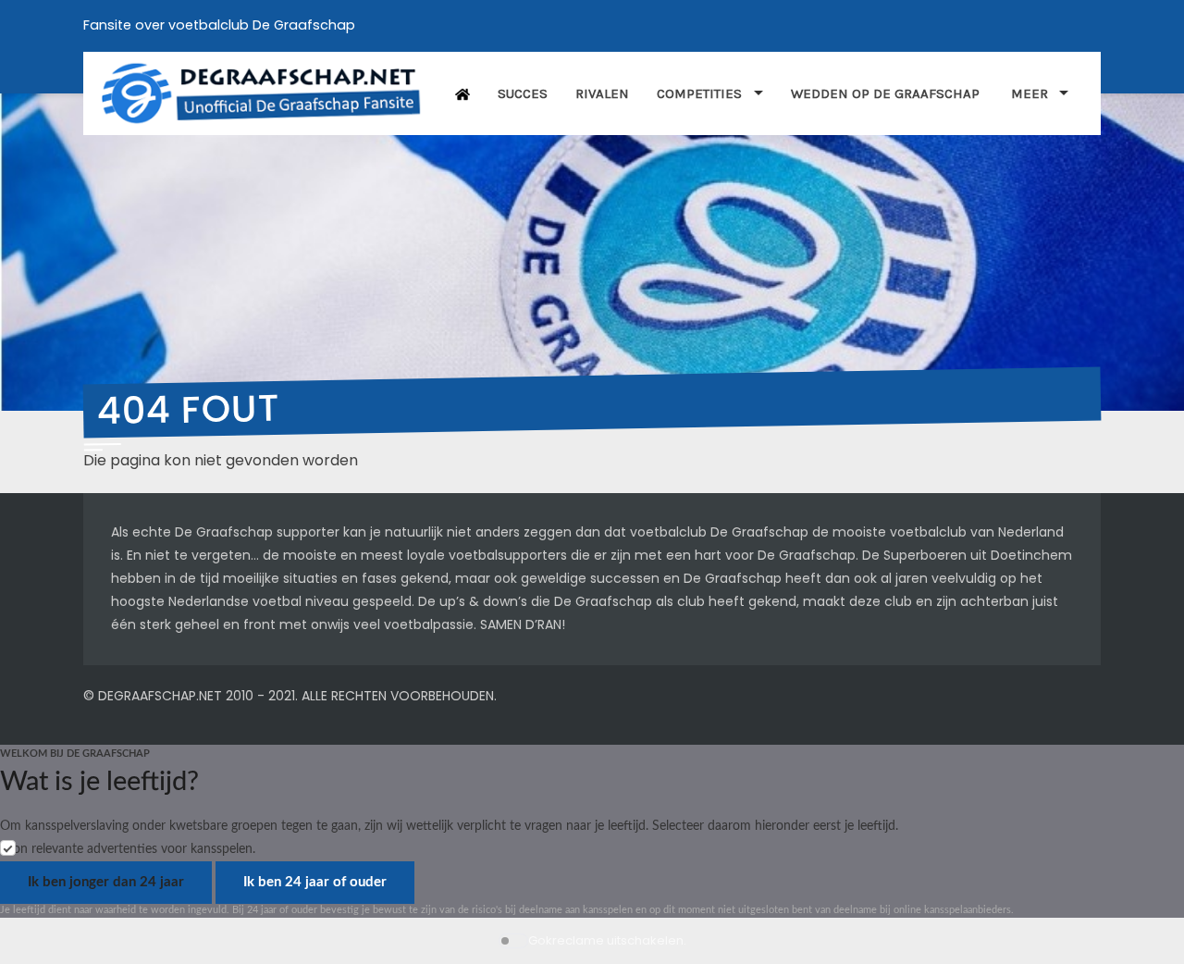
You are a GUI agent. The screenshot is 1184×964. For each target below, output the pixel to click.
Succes (523, 93)
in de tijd (192, 578)
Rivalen (602, 93)
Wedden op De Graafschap (887, 93)
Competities (699, 93)
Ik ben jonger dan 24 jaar (106, 882)
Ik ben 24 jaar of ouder (315, 882)
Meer (1029, 93)
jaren (911, 578)
